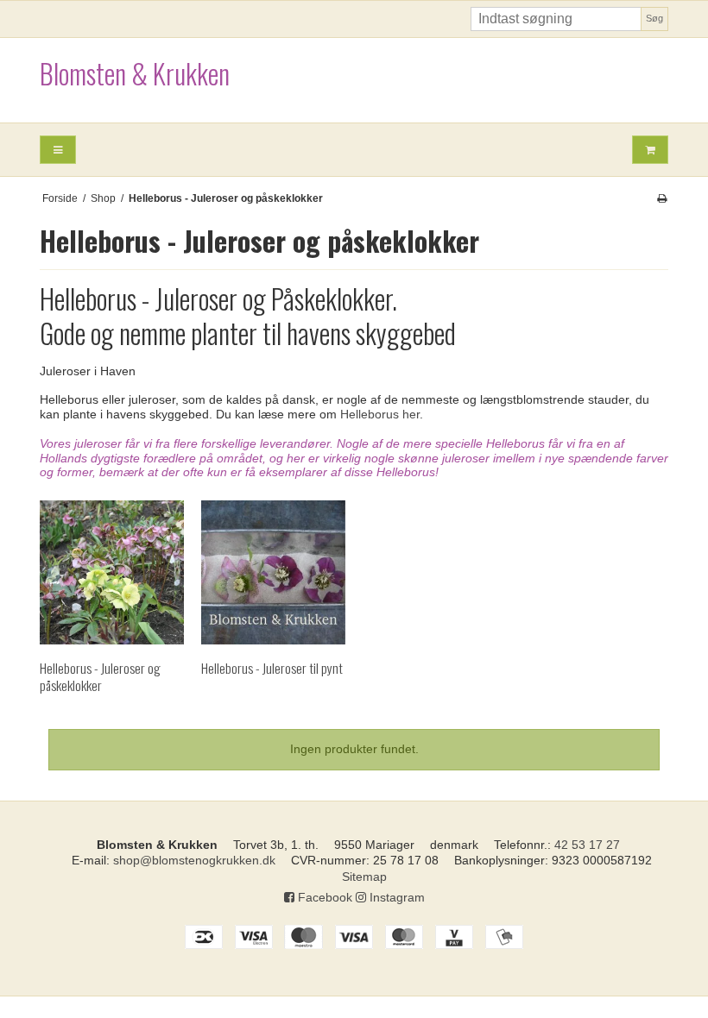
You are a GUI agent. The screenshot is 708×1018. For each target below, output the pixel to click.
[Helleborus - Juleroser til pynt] (273, 572)
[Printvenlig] (661, 198)
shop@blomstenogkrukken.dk (194, 860)
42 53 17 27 (587, 844)
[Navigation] (58, 149)
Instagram (395, 897)
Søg (654, 18)
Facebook (323, 897)
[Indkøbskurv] (650, 149)
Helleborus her (380, 414)
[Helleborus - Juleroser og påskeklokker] (112, 572)
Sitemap (364, 876)
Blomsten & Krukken (135, 73)
